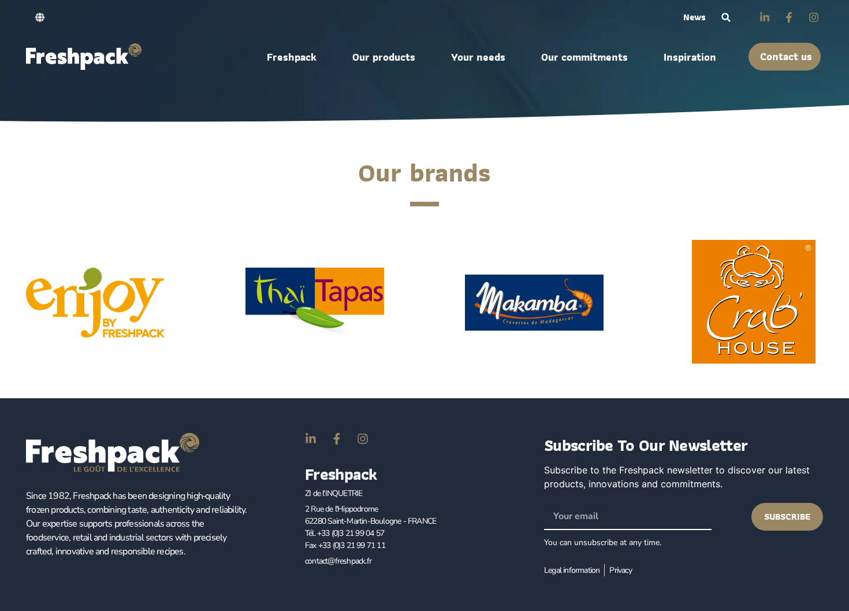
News (694, 17)
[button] (726, 18)
